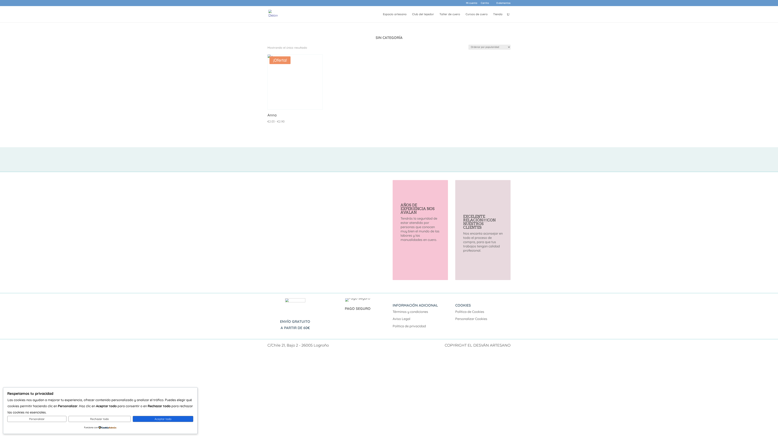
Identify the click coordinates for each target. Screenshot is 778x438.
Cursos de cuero (477, 14)
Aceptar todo (163, 419)
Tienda (497, 14)
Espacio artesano (395, 14)
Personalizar (37, 419)
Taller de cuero (449, 14)
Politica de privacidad (409, 326)
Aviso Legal (401, 319)
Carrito (485, 3)
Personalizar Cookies (471, 319)
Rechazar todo (99, 419)
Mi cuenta (471, 3)
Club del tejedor (423, 14)
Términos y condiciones (410, 312)
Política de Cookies (469, 312)
